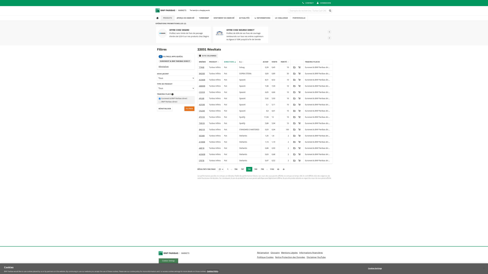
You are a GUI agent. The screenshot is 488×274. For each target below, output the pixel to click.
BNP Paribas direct (169, 101)
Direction (229, 62)
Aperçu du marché (185, 18)
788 (250, 169)
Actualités (244, 18)
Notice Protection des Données (290, 257)
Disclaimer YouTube (316, 257)
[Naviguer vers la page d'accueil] (171, 10)
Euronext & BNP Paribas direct (174, 98)
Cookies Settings (168, 261)
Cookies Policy (212, 271)
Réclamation (263, 252)
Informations (263, 18)
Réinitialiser (164, 66)
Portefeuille (299, 18)
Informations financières (311, 252)
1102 (273, 169)
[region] (244, 268)
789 (256, 169)
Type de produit (164, 84)
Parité (284, 62)
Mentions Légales (289, 252)
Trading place (164, 94)
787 (243, 169)
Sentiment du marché (224, 18)
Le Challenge (281, 18)
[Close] (484, 268)
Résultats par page (206, 169)
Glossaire (275, 252)
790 (263, 169)
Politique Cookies (265, 257)
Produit (213, 62)
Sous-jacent (163, 74)
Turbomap (204, 18)
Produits (167, 18)
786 (236, 169)
